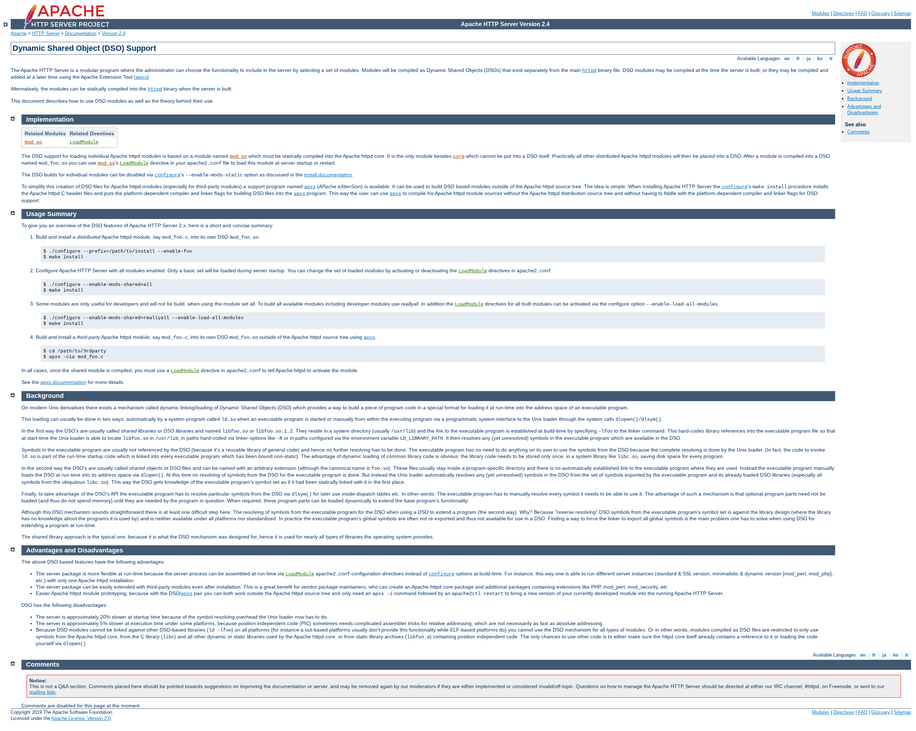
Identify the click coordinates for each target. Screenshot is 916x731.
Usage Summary (864, 90)
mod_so (33, 142)
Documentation (80, 33)
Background (859, 98)
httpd (589, 70)
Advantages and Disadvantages (864, 109)
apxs (141, 77)
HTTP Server (45, 33)
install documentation (328, 174)
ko (820, 58)
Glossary (880, 13)
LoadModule (84, 142)
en (787, 58)
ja (808, 58)
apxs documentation (63, 382)
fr (798, 58)
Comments (858, 132)
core (458, 156)
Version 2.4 (113, 33)
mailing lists (42, 692)
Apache (18, 33)
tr (831, 58)
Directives (843, 13)
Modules (820, 13)
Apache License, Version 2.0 (81, 718)
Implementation (863, 83)
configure (167, 175)
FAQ (862, 13)
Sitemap (902, 13)
